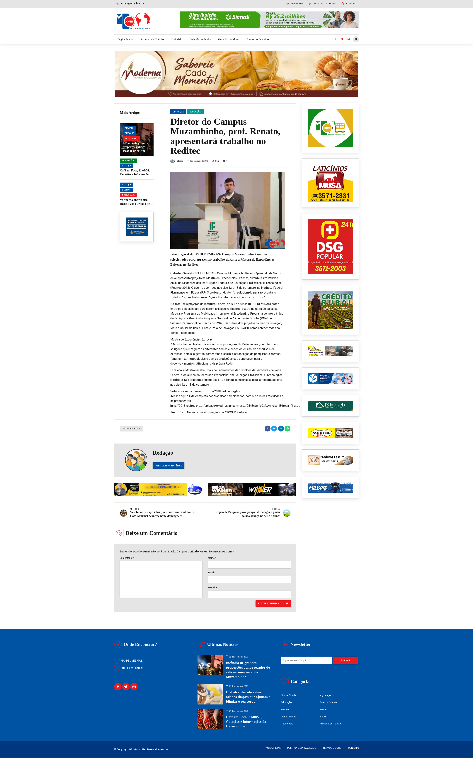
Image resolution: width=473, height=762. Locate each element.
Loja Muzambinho (200, 39)
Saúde (323, 716)
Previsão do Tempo (330, 723)
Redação (179, 161)
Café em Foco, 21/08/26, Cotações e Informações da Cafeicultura (136, 174)
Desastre (129, 128)
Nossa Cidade (131, 138)
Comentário (127, 558)
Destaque (129, 133)
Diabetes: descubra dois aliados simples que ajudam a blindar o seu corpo (248, 696)
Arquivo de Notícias (152, 39)
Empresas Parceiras (258, 39)
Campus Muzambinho (131, 428)
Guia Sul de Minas (228, 39)
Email (211, 572)
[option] (227, 210)
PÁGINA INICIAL (273, 747)
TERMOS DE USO (332, 747)
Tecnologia (287, 723)
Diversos (126, 190)
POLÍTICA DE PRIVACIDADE (301, 747)
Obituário (176, 39)
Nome (212, 558)
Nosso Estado (288, 716)
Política (285, 709)
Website (212, 587)
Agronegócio (128, 160)
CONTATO (353, 747)
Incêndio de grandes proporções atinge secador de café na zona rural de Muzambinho (135, 150)
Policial (324, 709)
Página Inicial (125, 39)
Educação (195, 111)
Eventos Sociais (328, 702)
